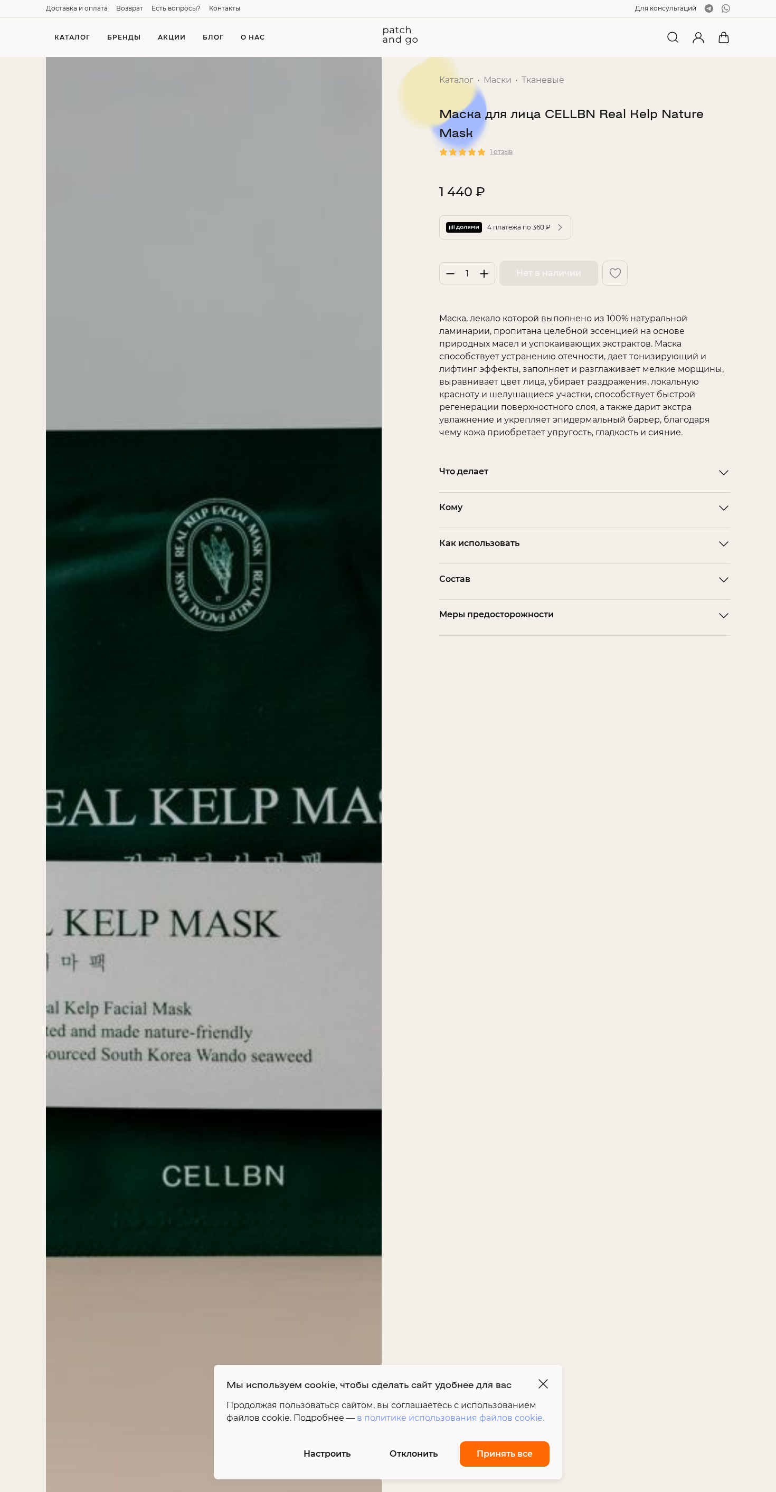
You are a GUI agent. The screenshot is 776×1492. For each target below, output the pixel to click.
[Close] (543, 1384)
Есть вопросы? (176, 8)
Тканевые (543, 80)
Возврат (129, 8)
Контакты (224, 8)
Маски (498, 80)
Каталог (456, 80)
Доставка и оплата (77, 8)
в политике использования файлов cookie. (450, 1418)
